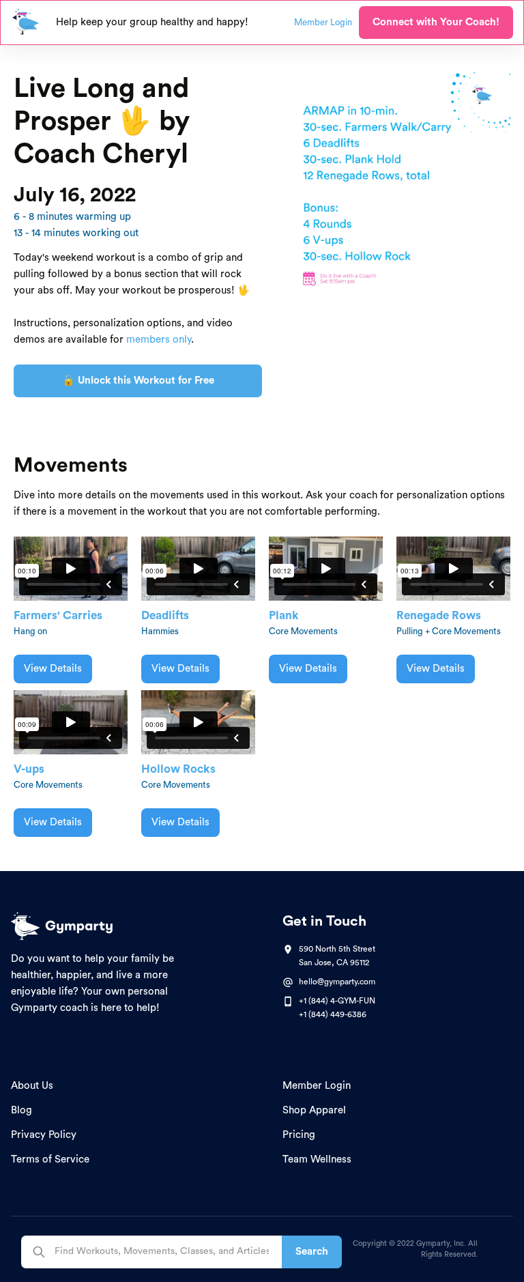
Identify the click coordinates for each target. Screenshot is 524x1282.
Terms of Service (50, 1159)
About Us (32, 1086)
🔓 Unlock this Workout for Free (138, 380)
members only (158, 339)
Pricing (298, 1135)
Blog (21, 1110)
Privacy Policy (43, 1135)
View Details (53, 669)
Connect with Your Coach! (436, 22)
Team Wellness (316, 1159)
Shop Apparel (314, 1110)
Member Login (316, 1086)
